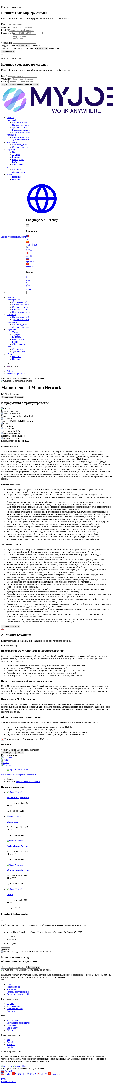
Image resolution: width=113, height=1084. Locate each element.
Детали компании (20, 140)
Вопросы (11, 1011)
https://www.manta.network (28, 781)
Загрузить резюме (9, 45)
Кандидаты (12, 142)
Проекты (16, 177)
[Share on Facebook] (6, 757)
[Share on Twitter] (5, 760)
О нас (15, 152)
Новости (16, 179)
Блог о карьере (13, 1006)
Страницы (11, 149)
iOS (8, 1039)
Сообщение (6, 43)
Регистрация (18, 159)
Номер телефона (9, 33)
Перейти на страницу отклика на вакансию (20, 85)
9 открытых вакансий (25, 774)
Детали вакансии (20, 127)
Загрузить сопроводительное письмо (18, 48)
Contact (20, 397)
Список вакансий (20, 125)
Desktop (10, 1047)
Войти (15, 162)
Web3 (9, 174)
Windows (11, 1044)
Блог (9, 167)
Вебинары (11, 1025)
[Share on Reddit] (5, 762)
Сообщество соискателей (18, 1023)
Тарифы (16, 154)
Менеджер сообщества (18, 870)
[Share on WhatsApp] (6, 765)
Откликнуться (8, 51)
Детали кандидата (20, 147)
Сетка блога (17, 169)
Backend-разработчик (17, 846)
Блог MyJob (12, 1020)
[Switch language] (42, 214)
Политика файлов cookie (18, 994)
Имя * (4, 24)
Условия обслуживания (18, 992)
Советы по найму (15, 1008)
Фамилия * (6, 27)
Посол (10, 894)
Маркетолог (13, 822)
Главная (10, 117)
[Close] (2, 54)
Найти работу (13, 120)
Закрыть (5, 949)
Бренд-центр (12, 1028)
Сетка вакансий (19, 122)
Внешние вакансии (21, 130)
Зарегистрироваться (10, 237)
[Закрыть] (2, 920)
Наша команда (13, 987)
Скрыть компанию (21, 132)
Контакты (16, 157)
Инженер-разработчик (18, 797)
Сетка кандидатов (20, 145)
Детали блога (18, 172)
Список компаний (20, 137)
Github (10, 1030)
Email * (4, 30)
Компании (11, 135)
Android (10, 1042)
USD (3, 1079)
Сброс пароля (18, 164)
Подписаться (33, 967)
